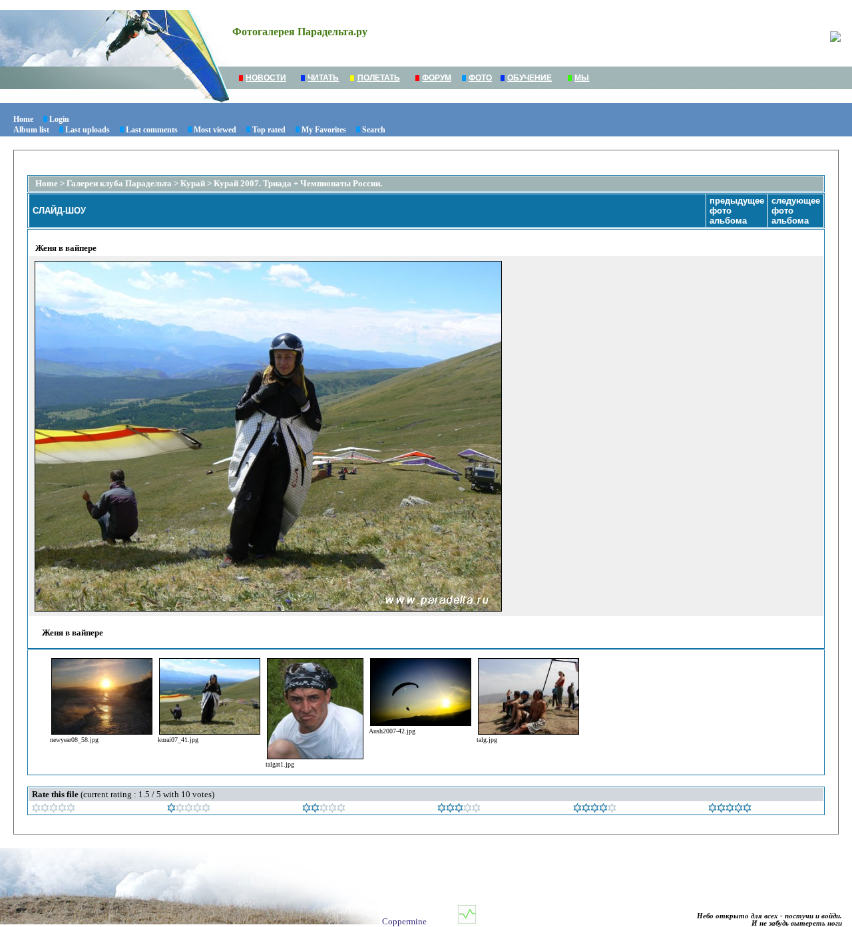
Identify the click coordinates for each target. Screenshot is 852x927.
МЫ (581, 78)
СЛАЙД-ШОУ (59, 211)
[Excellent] (594, 810)
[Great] (729, 810)
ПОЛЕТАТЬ (378, 78)
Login (59, 119)
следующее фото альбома (795, 211)
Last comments (152, 129)
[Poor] (188, 810)
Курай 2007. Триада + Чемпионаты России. (298, 183)
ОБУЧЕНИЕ (529, 78)
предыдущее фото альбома (737, 211)
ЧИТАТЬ (323, 78)
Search (373, 129)
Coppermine (404, 921)
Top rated (269, 129)
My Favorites (324, 129)
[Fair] (323, 810)
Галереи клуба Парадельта (119, 183)
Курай (192, 183)
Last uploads (87, 129)
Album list (31, 129)
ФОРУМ (436, 78)
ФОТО (480, 78)
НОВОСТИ (266, 78)
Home (23, 119)
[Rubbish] (53, 810)
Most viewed (215, 129)
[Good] (459, 810)
